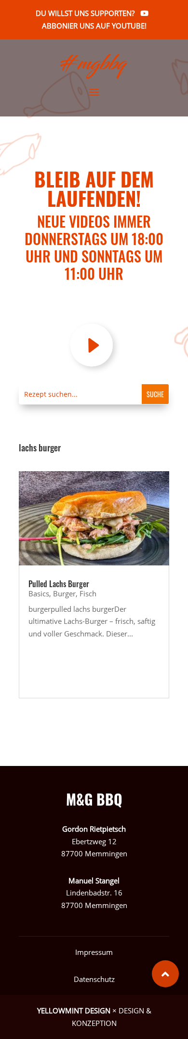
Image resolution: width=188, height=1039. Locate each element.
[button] (165, 973)
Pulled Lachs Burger (58, 584)
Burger (64, 593)
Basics (38, 593)
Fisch (88, 593)
